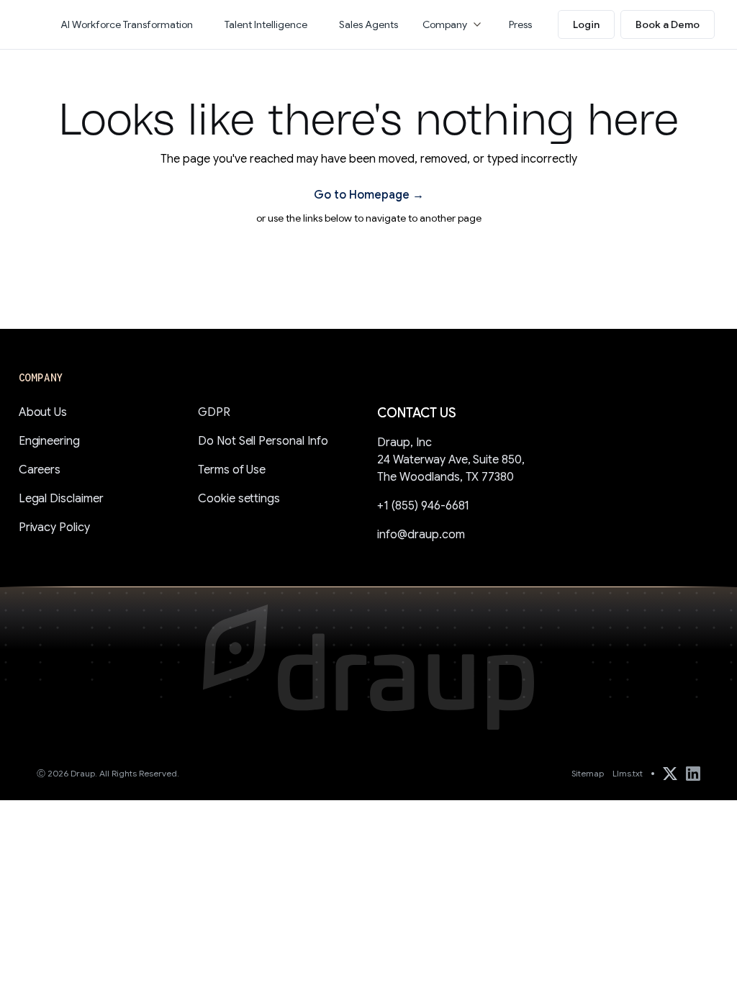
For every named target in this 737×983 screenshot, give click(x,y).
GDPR (214, 412)
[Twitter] (670, 773)
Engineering (50, 441)
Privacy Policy (55, 527)
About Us (43, 412)
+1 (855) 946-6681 (423, 506)
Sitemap (587, 773)
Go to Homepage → (369, 195)
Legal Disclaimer (61, 498)
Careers (40, 470)
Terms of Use (232, 470)
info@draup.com (421, 534)
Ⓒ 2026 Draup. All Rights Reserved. (108, 773)
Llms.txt (627, 773)
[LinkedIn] (693, 773)
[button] (453, 24)
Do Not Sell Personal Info (263, 441)
